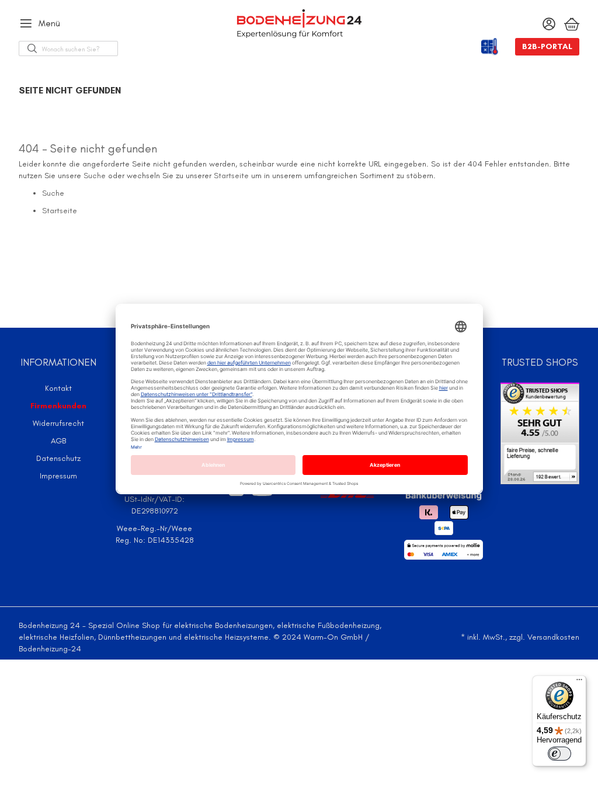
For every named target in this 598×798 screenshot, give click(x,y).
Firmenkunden (58, 406)
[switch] (559, 754)
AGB (58, 441)
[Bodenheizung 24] (299, 24)
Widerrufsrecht (58, 423)
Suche (95, 176)
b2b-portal (547, 46)
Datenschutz (58, 458)
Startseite (231, 176)
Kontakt (58, 388)
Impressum (58, 476)
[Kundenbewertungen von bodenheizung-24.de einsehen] (539, 433)
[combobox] (79, 48)
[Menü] (579, 682)
